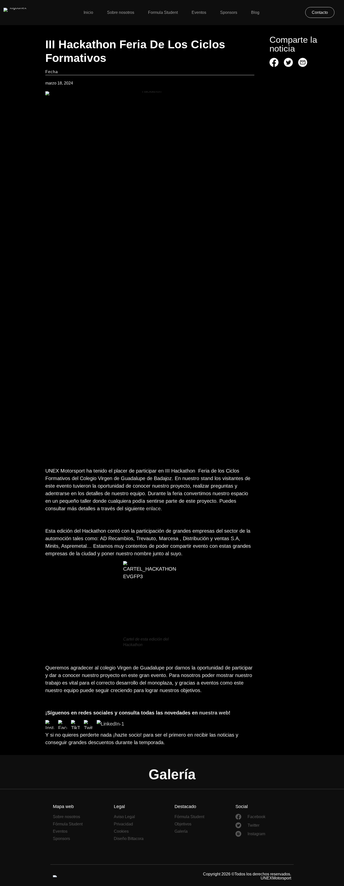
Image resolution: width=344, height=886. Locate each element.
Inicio (88, 12)
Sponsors (228, 12)
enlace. (154, 508)
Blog (255, 12)
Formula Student (163, 12)
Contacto (320, 12)
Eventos (199, 12)
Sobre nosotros (120, 12)
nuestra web (214, 712)
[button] (274, 62)
